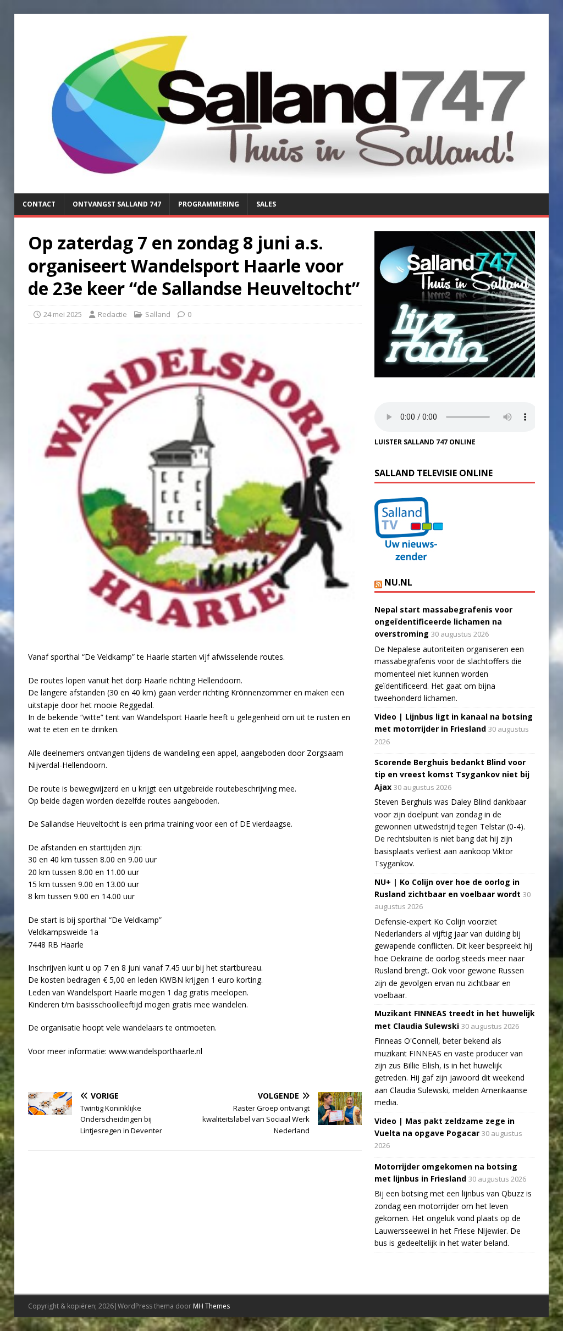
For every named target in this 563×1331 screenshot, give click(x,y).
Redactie (112, 314)
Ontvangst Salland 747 (117, 204)
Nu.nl (398, 582)
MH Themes (211, 1306)
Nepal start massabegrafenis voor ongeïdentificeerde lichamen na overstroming (443, 621)
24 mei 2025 (62, 314)
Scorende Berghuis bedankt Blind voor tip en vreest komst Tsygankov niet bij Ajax (451, 774)
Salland (157, 314)
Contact (39, 204)
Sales (266, 204)
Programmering (208, 204)
